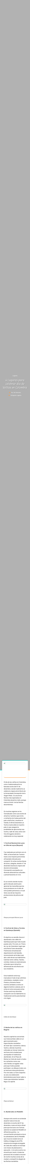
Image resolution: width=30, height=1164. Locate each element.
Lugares (19, 395)
